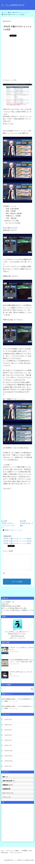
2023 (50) (8, 735)
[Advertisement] (17, 59)
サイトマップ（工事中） (13, 850)
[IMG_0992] (17, 433)
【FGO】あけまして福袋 (26, 523)
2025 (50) (8, 724)
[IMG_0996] (17, 94)
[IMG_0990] (17, 191)
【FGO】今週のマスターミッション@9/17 (17, 543)
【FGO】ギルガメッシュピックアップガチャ (8, 524)
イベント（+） (7, 797)
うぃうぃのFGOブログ (13, 5)
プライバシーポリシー (16, 852)
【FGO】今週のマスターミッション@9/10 (17, 538)
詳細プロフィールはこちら (17, 638)
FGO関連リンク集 (27, 850)
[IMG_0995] (17, 290)
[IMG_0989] (17, 169)
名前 (4, 573)
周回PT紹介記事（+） (9, 780)
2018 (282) (8, 761)
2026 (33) (8, 719)
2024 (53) (8, 730)
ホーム (3, 850)
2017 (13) (8, 766)
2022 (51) (8, 740)
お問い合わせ (4, 852)
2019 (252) (8, 755)
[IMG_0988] (17, 147)
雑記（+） (5, 776)
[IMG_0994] (17, 245)
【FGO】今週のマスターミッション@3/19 (17, 541)
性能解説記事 (6, 789)
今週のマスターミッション (14, 530)
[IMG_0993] (17, 334)
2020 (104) (8, 750)
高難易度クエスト (8, 785)
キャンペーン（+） (8, 793)
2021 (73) (8, 745)
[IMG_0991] (17, 411)
